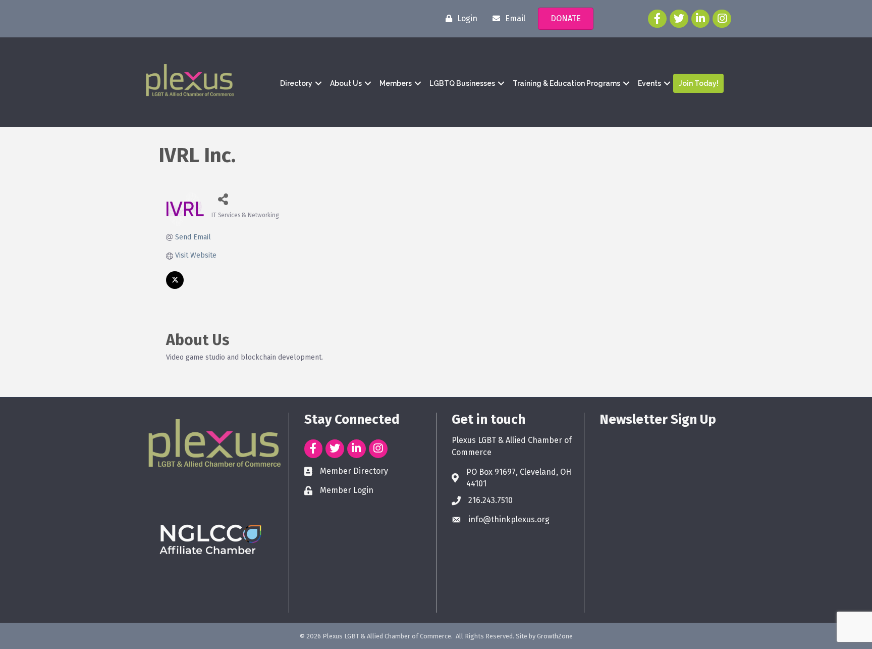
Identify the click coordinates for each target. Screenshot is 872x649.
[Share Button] (222, 198)
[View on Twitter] (175, 286)
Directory (296, 83)
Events (649, 83)
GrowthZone (555, 636)
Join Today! (699, 83)
